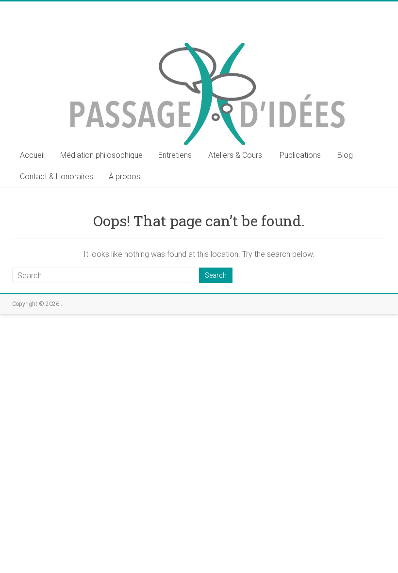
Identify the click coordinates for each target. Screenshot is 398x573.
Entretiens (175, 155)
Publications (300, 155)
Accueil (32, 155)
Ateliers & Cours (235, 155)
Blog (345, 155)
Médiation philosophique (101, 155)
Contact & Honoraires (56, 176)
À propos (124, 176)
